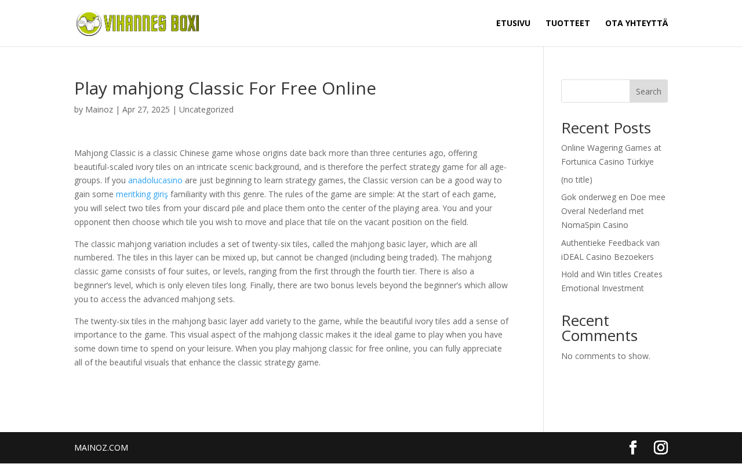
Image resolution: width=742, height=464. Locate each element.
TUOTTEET (567, 23)
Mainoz (99, 109)
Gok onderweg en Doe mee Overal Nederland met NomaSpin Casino (613, 210)
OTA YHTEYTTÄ (636, 23)
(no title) (576, 179)
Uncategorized (206, 109)
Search (648, 91)
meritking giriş (142, 194)
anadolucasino (155, 180)
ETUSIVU (513, 23)
